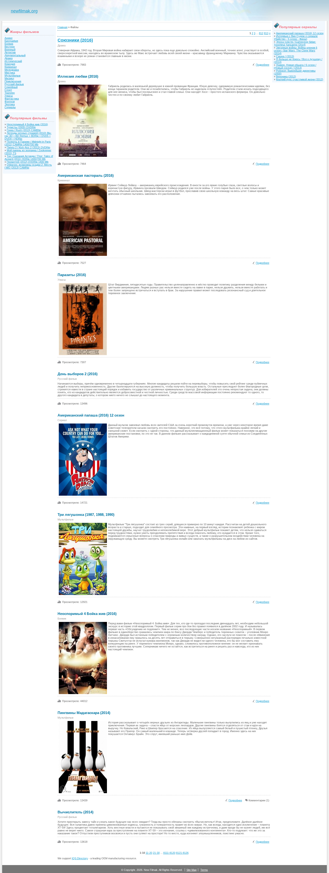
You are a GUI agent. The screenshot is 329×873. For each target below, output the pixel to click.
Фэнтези (10, 101)
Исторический (13, 61)
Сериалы (10, 107)
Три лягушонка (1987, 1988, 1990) (86, 514)
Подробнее (262, 64)
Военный (10, 49)
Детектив (10, 52)
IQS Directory (80, 858)
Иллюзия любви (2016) (78, 76)
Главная (62, 27)
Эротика (10, 104)
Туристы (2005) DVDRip (21, 127)
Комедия (10, 64)
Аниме (9, 38)
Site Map (191, 869)
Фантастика (12, 98)
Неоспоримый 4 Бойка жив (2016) (27, 124)
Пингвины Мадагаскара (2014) (84, 713)
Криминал (11, 66)
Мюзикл (9, 78)
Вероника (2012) (286, 76)
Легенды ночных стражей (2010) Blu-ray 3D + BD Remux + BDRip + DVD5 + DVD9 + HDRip (28, 136)
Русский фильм (14, 84)
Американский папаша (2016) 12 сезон (91, 415)
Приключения (13, 81)
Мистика (10, 72)
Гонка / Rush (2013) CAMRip (24, 130)
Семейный (11, 87)
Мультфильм (12, 75)
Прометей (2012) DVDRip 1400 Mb (27, 161)
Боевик (9, 43)
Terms (204, 869)
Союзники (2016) (75, 40)
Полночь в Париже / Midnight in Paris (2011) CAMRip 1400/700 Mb (28, 143)
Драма (9, 58)
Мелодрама (12, 69)
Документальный (15, 55)
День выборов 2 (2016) (78, 374)
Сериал (62, 420)
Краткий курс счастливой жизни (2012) (299, 79)
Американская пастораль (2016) (86, 175)
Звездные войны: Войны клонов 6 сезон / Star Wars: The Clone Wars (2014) (295, 50)
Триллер (10, 92)
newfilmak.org (24, 11)
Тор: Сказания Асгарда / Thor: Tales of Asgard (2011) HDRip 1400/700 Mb (29, 157)
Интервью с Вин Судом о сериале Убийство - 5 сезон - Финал (296, 37)
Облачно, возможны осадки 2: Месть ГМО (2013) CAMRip (28, 166)
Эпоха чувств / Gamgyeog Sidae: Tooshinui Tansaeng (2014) (295, 43)
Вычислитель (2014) (75, 812)
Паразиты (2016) (72, 275)
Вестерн (10, 46)
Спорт (8, 90)
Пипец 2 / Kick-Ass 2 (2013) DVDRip (28, 147)
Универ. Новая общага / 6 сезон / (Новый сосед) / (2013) (295, 66)
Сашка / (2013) (285, 56)
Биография (11, 40)
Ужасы (9, 95)
